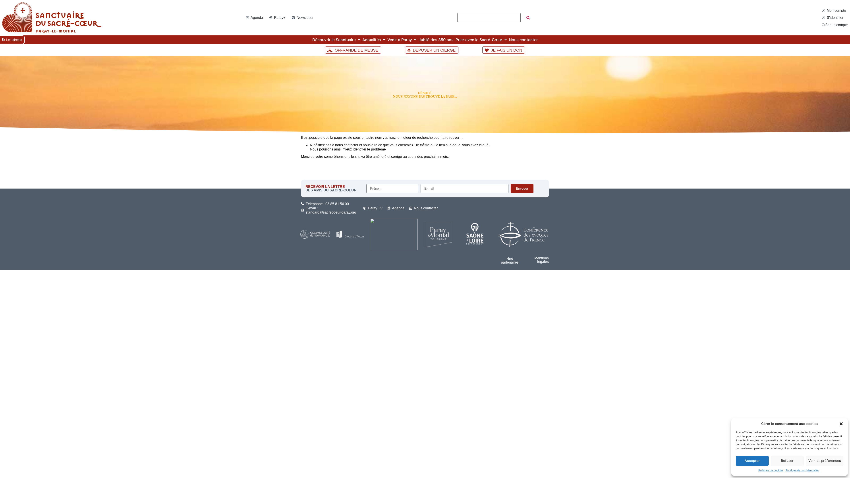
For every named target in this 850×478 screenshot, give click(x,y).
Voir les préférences (824, 461)
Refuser (787, 461)
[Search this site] (489, 17)
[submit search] (528, 17)
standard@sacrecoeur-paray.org (331, 212)
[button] (841, 424)
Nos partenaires (510, 260)
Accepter (752, 461)
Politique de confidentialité (802, 470)
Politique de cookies (770, 470)
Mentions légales (541, 260)
